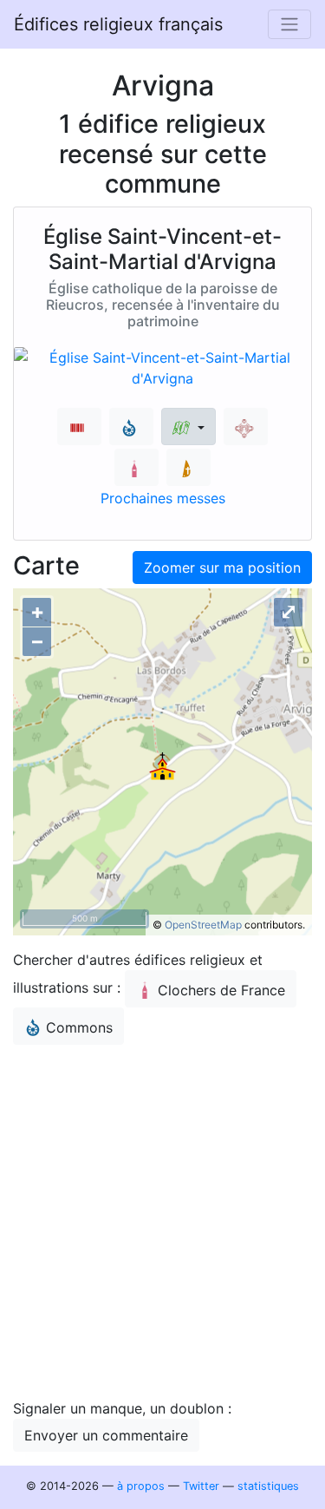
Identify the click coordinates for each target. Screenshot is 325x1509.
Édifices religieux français (118, 24)
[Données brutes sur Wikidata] (79, 426)
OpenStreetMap (203, 924)
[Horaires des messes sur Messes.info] (188, 467)
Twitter (201, 1486)
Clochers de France (221, 990)
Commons (79, 1027)
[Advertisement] (162, 1221)
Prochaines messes (163, 498)
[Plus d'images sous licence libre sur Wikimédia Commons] (131, 426)
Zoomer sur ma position (222, 567)
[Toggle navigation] (289, 24)
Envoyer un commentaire (106, 1435)
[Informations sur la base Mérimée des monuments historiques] (246, 426)
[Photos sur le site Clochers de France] (136, 467)
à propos (141, 1486)
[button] (188, 426)
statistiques (268, 1486)
